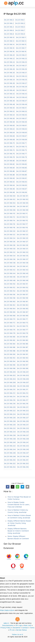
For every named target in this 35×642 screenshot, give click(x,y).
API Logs (18, 625)
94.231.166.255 (23, 467)
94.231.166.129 (22, 245)
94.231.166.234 (10, 432)
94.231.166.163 (22, 305)
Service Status (21, 630)
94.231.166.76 (9, 154)
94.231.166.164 (9, 309)
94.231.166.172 (9, 323)
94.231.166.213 (22, 393)
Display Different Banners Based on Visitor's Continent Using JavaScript (18, 531)
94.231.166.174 (9, 326)
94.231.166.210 (9, 389)
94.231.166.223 (23, 411)
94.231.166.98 (9, 192)
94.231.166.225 (23, 414)
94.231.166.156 (9, 294)
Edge (26, 559)
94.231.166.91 (22, 178)
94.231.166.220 (10, 407)
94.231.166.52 (9, 111)
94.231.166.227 (23, 418)
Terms (32, 628)
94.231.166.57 (21, 118)
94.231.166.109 (22, 210)
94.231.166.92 (9, 182)
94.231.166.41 (22, 90)
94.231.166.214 (9, 396)
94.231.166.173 (22, 323)
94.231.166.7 (20, 30)
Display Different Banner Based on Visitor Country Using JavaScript (19, 523)
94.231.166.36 (9, 83)
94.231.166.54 (9, 115)
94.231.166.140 (9, 266)
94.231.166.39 (21, 87)
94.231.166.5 (20, 27)
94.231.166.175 (22, 326)
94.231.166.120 (9, 231)
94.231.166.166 (9, 312)
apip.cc (6, 623)
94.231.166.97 (22, 189)
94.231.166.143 (22, 270)
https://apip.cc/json (7, 610)
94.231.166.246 (10, 453)
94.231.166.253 (23, 463)
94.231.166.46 (9, 101)
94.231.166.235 (23, 432)
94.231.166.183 (22, 340)
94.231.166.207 (23, 382)
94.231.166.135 (22, 256)
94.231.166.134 (9, 256)
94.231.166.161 (22, 301)
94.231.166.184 (9, 344)
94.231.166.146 (9, 277)
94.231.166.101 (22, 196)
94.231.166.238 (10, 439)
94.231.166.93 (21, 182)
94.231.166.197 (22, 365)
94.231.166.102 (9, 199)
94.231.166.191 (22, 354)
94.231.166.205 (23, 379)
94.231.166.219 (22, 404)
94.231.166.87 (21, 171)
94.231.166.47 (22, 101)
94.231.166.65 (22, 132)
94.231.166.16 (9, 48)
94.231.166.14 (9, 44)
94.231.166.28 (9, 69)
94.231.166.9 (20, 34)
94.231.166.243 (23, 446)
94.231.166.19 (21, 51)
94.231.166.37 (22, 83)
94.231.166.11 (21, 37)
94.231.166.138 (9, 263)
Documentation (8, 625)
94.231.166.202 (10, 375)
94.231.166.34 (9, 80)
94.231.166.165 (22, 309)
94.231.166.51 (21, 108)
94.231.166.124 (9, 238)
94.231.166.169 (22, 316)
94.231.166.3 (20, 23)
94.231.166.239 (23, 439)
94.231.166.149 (22, 280)
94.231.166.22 (9, 58)
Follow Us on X (17, 634)
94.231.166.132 (9, 252)
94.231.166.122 (9, 235)
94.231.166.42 (9, 94)
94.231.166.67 (22, 136)
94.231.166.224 (10, 414)
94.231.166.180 (9, 337)
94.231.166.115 (22, 220)
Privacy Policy (6, 628)
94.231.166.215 (22, 396)
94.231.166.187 (22, 347)
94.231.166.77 (21, 154)
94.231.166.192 (9, 358)
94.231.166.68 (9, 139)
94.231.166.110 (9, 213)
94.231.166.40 (9, 90)
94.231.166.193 (22, 358)
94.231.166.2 (9, 23)
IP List (12, 630)
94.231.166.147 (22, 277)
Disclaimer (16, 628)
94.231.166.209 (23, 386)
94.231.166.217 (22, 400)
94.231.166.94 (9, 185)
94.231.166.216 (9, 400)
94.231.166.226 (10, 418)
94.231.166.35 (22, 80)
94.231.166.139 (22, 263)
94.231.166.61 (22, 125)
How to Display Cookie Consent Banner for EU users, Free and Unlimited (19, 504)
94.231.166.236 (10, 435)
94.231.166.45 (22, 97)
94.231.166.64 (9, 132)
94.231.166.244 (10, 449)
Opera (13, 569)
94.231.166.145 (22, 273)
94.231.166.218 (9, 404)
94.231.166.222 (10, 411)
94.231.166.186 (9, 347)
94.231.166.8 (9, 34)
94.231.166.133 (22, 252)
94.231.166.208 (10, 386)
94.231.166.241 (23, 442)
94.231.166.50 (9, 108)
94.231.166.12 (9, 41)
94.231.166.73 (21, 147)
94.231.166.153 (22, 287)
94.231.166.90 (9, 178)
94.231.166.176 (9, 330)
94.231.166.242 (10, 446)
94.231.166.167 (22, 312)
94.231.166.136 (9, 259)
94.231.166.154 (9, 291)
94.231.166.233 (23, 428)
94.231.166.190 (9, 354)
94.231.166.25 (21, 62)
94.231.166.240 (10, 442)
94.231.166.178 (9, 333)
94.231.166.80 (9, 161)
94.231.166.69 (21, 139)
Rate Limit (27, 625)
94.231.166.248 (10, 456)
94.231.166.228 (10, 421)
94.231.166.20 (9, 55)
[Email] (27, 487)
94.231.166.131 (22, 249)
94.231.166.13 (21, 41)
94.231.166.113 (22, 217)
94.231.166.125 (22, 238)
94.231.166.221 (22, 407)
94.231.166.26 (9, 65)
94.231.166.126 (9, 242)
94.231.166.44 (9, 97)
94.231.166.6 (9, 30)
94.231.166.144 (9, 273)
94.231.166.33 (21, 76)
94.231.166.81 (21, 161)
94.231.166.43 (21, 94)
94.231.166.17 (21, 48)
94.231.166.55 (21, 115)
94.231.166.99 (21, 192)
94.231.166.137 (22, 259)
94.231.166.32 (9, 76)
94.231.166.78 (9, 157)
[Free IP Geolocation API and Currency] (14, 3)
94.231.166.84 (9, 168)
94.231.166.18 (9, 51)
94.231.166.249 (23, 456)
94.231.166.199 (22, 368)
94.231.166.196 (9, 365)
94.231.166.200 (10, 372)
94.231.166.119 (22, 227)
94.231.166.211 (22, 389)
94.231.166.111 (22, 213)
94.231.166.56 (9, 118)
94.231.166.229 (23, 421)
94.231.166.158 (9, 298)
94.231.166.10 (9, 37)
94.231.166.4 (9, 27)
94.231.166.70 (9, 143)
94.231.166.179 (22, 333)
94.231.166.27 (21, 65)
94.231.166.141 (22, 266)
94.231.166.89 (21, 175)
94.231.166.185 (22, 344)
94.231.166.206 (10, 382)
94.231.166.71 (21, 143)
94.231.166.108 (9, 210)
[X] (12, 487)
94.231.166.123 (22, 235)
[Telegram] (22, 487)
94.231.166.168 (9, 316)
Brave (21, 569)
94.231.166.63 (21, 129)
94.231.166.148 (9, 280)
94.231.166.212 (9, 393)
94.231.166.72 (9, 147)
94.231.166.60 (9, 125)
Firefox (9, 559)
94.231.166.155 (22, 291)
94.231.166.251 (22, 460)
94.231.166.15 (21, 44)
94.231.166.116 (9, 224)
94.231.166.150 (9, 284)
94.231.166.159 (22, 298)
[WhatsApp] (17, 487)
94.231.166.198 (9, 368)
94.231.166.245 (23, 449)
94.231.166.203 (23, 375)
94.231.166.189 (22, 351)
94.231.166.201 (23, 372)
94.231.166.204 (10, 379)
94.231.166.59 (21, 122)
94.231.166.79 (21, 157)
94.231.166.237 (23, 435)
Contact (25, 628)
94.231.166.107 (22, 206)
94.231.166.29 (21, 69)
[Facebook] (7, 487)
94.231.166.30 (9, 73)
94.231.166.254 (10, 467)
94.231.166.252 (10, 463)
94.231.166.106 (9, 206)
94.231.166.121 (22, 231)
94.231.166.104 (9, 203)
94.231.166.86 (9, 171)
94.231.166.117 (22, 224)
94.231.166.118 (9, 227)
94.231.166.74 (9, 150)
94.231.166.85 (21, 168)
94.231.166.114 (9, 220)
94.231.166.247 (23, 453)
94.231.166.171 (22, 319)
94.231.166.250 (10, 460)
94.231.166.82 (9, 164)
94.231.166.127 (22, 242)
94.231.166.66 (9, 136)
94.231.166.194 (9, 361)
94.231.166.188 (9, 351)
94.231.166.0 (9, 20)
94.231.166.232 (10, 428)
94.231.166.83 (21, 164)
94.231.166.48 (9, 104)
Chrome (17, 559)
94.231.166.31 (22, 73)
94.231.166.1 (20, 20)
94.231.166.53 (21, 111)
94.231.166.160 (9, 301)
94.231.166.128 (9, 245)
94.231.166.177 (22, 330)
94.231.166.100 (9, 196)
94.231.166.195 (22, 361)
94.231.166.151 (22, 284)
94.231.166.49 (21, 104)
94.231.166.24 (9, 62)
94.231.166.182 (9, 340)
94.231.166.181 (22, 337)
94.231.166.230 (10, 425)
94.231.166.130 (9, 249)
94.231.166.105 (22, 203)
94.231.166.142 (9, 270)
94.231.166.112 (9, 217)
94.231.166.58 (9, 122)
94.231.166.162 (9, 305)
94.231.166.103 (22, 199)
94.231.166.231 (23, 425)
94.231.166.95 (22, 185)
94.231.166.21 (21, 55)
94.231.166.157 (22, 294)
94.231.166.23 (21, 58)
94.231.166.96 (9, 189)
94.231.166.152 (9, 287)
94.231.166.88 (9, 175)
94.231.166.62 (9, 129)
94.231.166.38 (9, 87)
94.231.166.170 (9, 319)
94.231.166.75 (21, 150)
